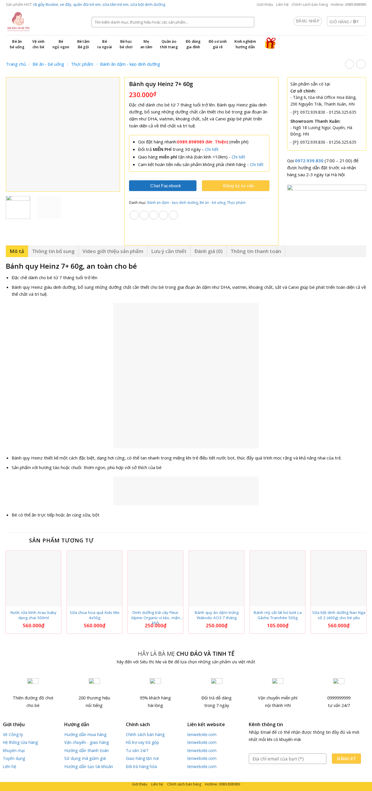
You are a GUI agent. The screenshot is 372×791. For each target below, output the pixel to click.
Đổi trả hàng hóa (141, 766)
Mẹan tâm (146, 44)
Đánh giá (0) (208, 251)
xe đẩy (65, 4)
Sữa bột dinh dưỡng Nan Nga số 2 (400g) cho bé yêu (338, 615)
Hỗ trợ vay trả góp (142, 742)
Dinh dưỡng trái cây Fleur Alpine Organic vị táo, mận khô (155, 615)
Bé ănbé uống (17, 44)
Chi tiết (212, 149)
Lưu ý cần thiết (169, 251)
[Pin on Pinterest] (163, 215)
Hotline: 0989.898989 (348, 4)
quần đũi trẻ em (87, 4)
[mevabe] (44, 22)
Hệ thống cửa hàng (20, 742)
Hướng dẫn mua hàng (85, 734)
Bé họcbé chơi (126, 44)
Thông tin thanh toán (255, 251)
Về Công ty (13, 734)
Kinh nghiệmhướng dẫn (245, 44)
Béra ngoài (104, 44)
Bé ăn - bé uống (48, 64)
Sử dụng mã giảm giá (85, 758)
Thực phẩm (82, 64)
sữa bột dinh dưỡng (147, 4)
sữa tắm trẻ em (115, 4)
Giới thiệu (265, 4)
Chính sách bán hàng (309, 4)
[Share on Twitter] (144, 215)
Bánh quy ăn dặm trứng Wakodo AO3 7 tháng (217, 615)
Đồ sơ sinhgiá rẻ (218, 44)
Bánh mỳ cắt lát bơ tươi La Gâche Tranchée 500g (278, 615)
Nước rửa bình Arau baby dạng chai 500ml (33, 615)
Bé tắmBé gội (83, 44)
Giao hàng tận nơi (142, 758)
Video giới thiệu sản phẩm (113, 251)
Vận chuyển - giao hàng (86, 742)
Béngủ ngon (61, 44)
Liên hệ (282, 4)
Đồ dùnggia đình (193, 44)
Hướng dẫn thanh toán (86, 750)
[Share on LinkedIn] (173, 215)
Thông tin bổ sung (53, 251)
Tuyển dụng (14, 758)
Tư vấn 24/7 (137, 750)
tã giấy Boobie (45, 4)
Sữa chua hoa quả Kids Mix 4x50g (94, 615)
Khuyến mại (14, 750)
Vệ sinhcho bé (38, 44)
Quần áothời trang (169, 44)
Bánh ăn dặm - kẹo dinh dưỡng (130, 64)
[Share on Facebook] (134, 215)
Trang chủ (16, 64)
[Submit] (249, 22)
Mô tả (17, 251)
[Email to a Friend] (153, 215)
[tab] (17, 251)
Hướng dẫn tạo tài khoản (88, 766)
